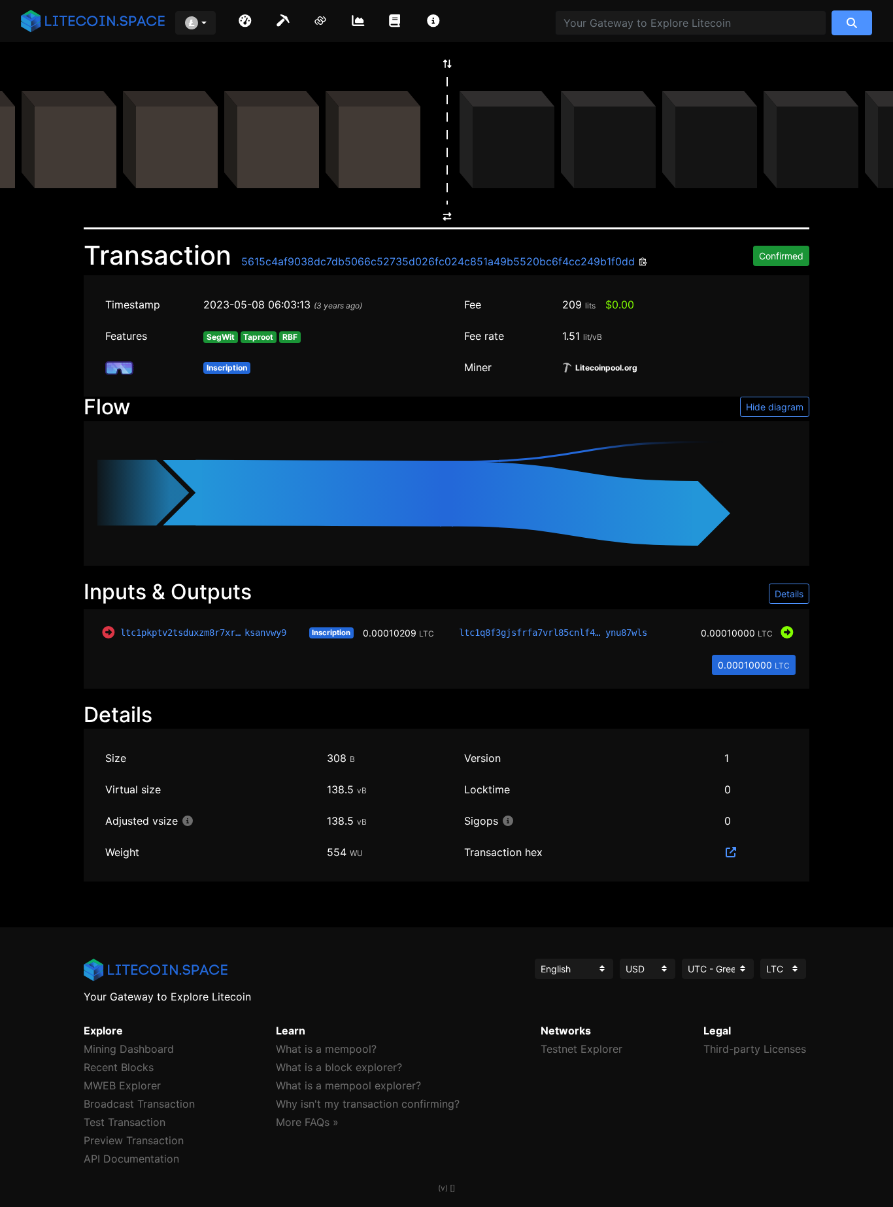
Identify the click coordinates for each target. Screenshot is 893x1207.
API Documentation (131, 1158)
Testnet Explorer (581, 1048)
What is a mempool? (326, 1048)
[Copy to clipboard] (642, 262)
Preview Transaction (134, 1140)
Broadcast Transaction (139, 1103)
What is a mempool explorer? (348, 1085)
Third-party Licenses (754, 1048)
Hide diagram (774, 406)
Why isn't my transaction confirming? (368, 1103)
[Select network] (195, 23)
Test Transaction (124, 1122)
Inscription (331, 632)
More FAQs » (307, 1122)
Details (789, 593)
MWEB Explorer (122, 1085)
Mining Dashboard (129, 1048)
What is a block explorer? (339, 1067)
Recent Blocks (119, 1067)
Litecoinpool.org (605, 367)
